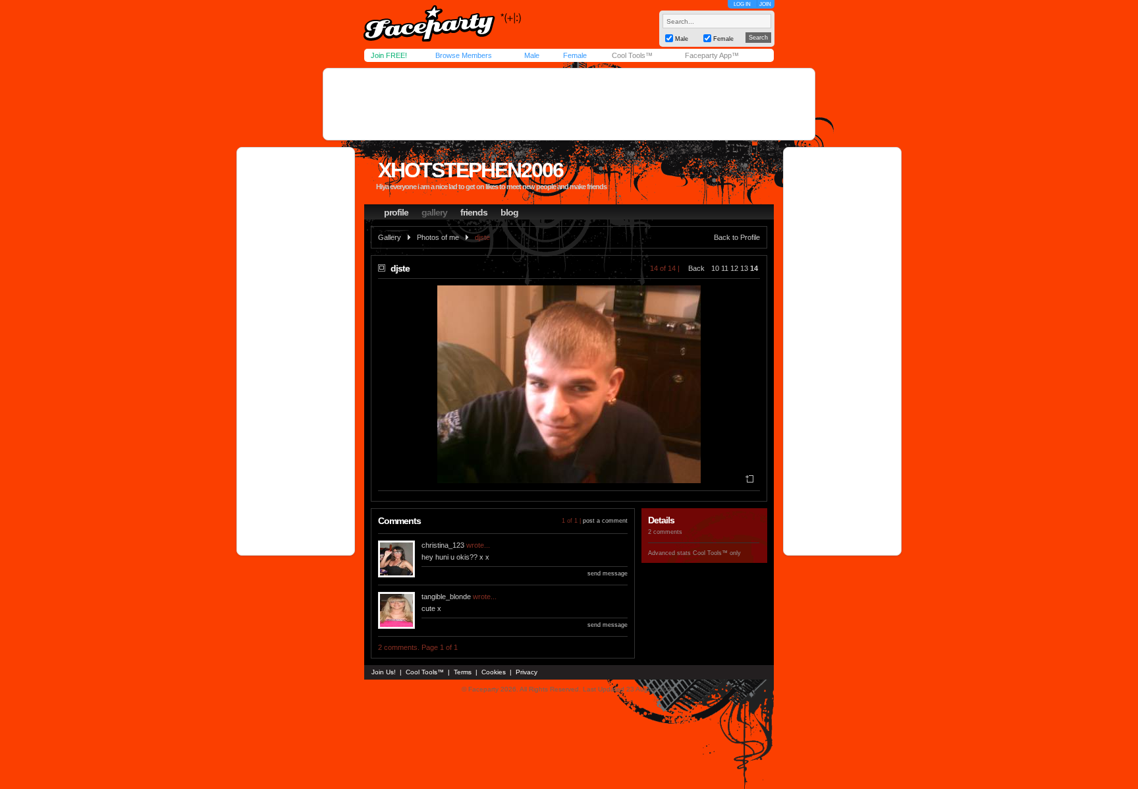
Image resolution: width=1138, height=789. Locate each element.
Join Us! (383, 672)
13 (744, 268)
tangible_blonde (446, 596)
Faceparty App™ (712, 55)
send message (607, 573)
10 (715, 268)
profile (396, 212)
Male (531, 55)
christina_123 (442, 545)
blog (509, 212)
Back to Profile (737, 237)
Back (696, 268)
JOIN (765, 4)
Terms (463, 672)
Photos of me (438, 237)
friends (473, 212)
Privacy (526, 672)
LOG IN (742, 4)
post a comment (605, 520)
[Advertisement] (569, 104)
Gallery (389, 237)
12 (734, 268)
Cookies (493, 672)
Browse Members (463, 55)
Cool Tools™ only (717, 553)
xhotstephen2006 (470, 170)
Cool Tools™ (632, 55)
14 (754, 268)
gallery (434, 212)
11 (724, 268)
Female (575, 55)
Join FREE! (389, 55)
